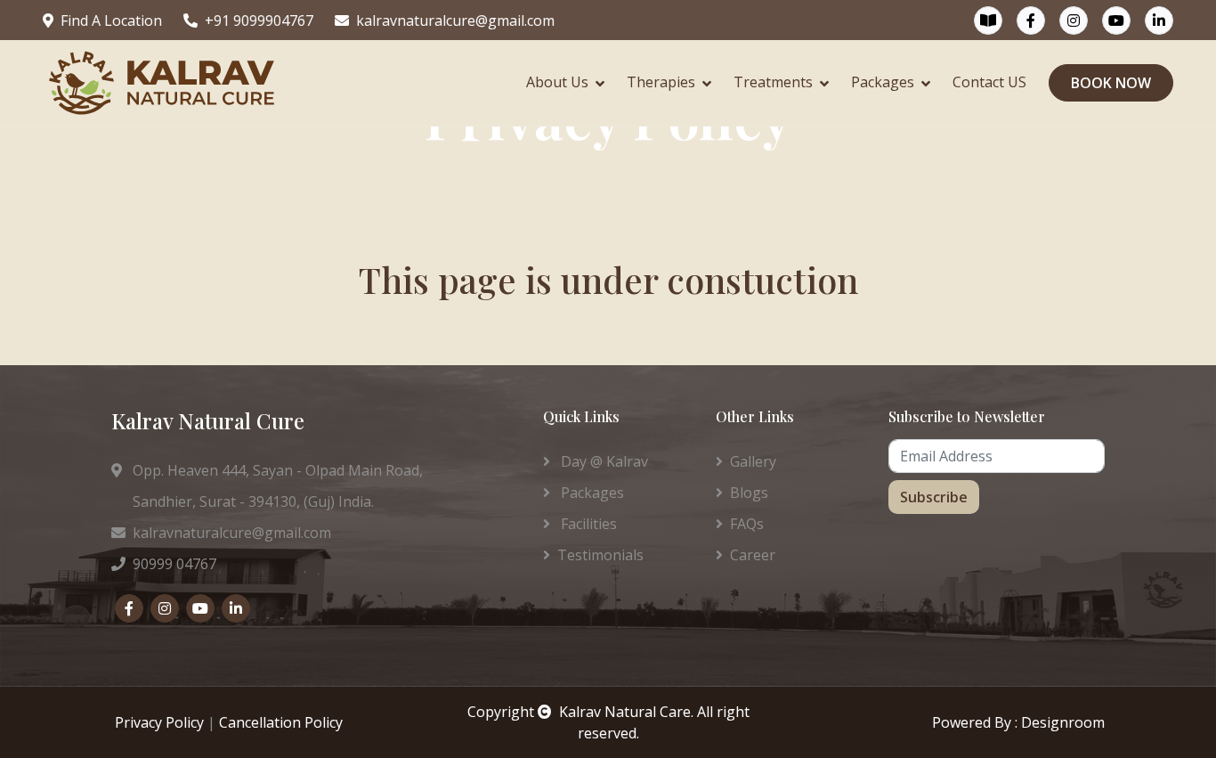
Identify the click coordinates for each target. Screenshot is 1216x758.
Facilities (587, 524)
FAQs (747, 524)
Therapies (661, 82)
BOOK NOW (1111, 83)
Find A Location (111, 20)
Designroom (1063, 722)
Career (752, 555)
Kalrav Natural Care (625, 711)
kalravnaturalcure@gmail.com (455, 20)
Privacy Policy (159, 722)
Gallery (753, 461)
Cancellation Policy (281, 722)
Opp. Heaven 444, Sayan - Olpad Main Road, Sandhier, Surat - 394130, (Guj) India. (267, 486)
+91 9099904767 (259, 20)
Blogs (749, 492)
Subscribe (934, 497)
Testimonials (600, 555)
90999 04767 (174, 564)
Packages (882, 82)
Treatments (773, 82)
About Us (557, 82)
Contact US (989, 82)
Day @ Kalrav (602, 461)
